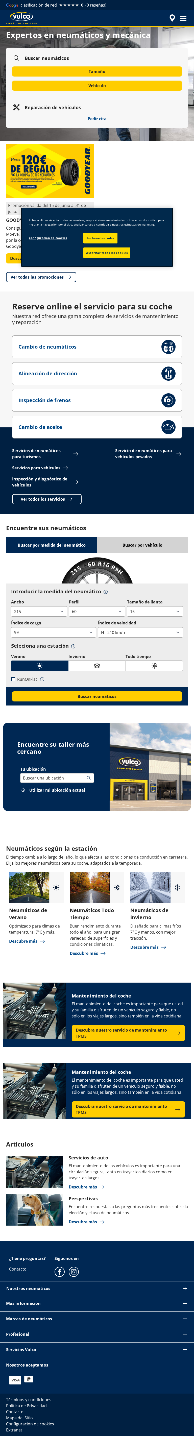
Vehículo (97, 85)
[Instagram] (74, 1271)
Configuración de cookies (48, 237)
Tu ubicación (33, 769)
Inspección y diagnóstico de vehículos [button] (39, 482)
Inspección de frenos (44, 400)
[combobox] (23, 778)
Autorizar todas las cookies (107, 252)
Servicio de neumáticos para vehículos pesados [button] (143, 453)
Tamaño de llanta (145, 602)
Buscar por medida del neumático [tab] (52, 545)
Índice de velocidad (117, 623)
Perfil (74, 602)
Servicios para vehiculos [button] (36, 468)
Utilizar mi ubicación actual (57, 790)
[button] (183, 18)
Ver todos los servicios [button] (43, 499)
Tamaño (97, 71)
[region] (97, 237)
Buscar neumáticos (97, 696)
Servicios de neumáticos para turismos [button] (36, 453)
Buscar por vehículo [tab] (142, 545)
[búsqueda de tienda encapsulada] (171, 18)
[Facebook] (60, 1271)
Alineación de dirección (47, 373)
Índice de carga (26, 623)
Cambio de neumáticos (47, 346)
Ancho (17, 602)
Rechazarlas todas (100, 238)
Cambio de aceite (40, 427)
